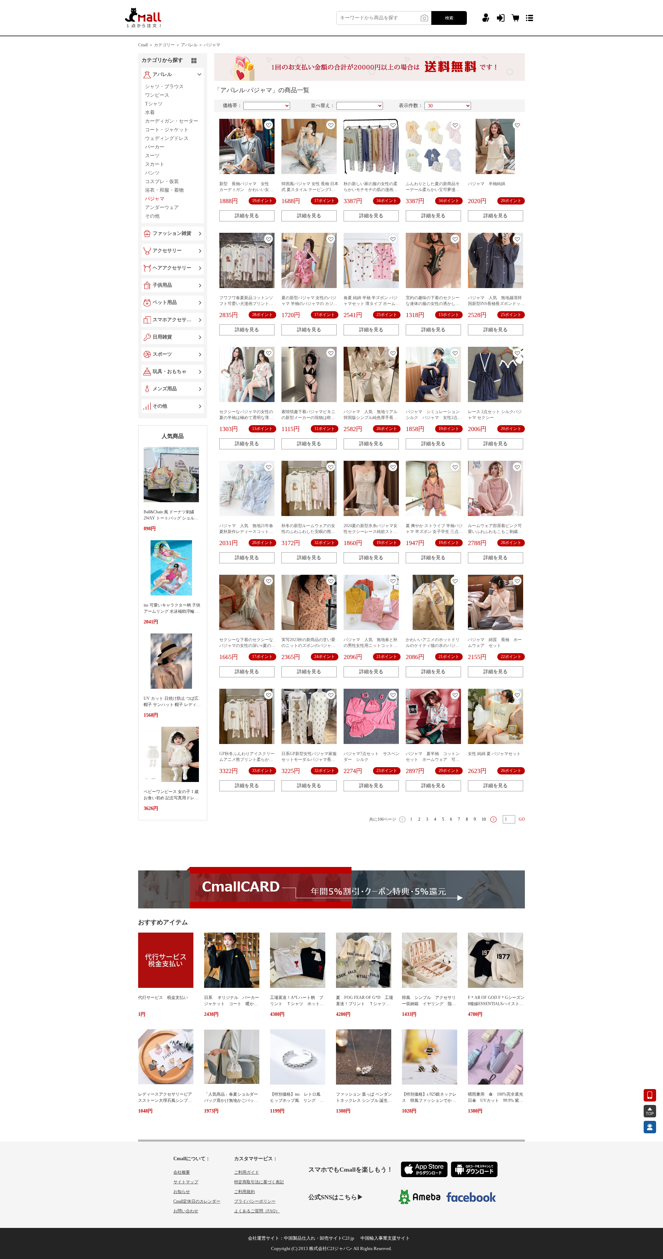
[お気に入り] (268, 125)
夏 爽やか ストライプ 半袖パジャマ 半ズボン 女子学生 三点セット (434, 531)
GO (522, 819)
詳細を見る (247, 215)
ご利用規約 (244, 1191)
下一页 (493, 819)
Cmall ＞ (145, 44)
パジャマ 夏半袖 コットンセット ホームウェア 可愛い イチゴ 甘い (433, 759)
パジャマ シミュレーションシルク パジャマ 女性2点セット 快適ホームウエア (434, 417)
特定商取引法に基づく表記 (259, 1182)
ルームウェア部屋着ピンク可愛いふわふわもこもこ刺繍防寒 (495, 531)
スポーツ (162, 354)
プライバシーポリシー (255, 1201)
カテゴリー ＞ (167, 44)
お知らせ (181, 1191)
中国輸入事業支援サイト (385, 1238)
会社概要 (181, 1172)
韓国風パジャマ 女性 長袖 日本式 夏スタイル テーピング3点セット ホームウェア (309, 189)
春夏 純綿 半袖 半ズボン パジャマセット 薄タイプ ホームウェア (372, 303)
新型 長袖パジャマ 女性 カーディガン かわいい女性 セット (248, 189)
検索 (449, 18)
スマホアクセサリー (173, 319)
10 (484, 819)
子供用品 (162, 285)
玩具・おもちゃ (169, 371)
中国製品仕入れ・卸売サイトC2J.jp (319, 1238)
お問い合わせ (185, 1211)
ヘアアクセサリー (172, 267)
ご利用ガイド (246, 1172)
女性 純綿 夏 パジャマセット (494, 753)
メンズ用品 (165, 388)
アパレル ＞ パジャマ (200, 44)
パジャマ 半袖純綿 (486, 183)
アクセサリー (167, 250)
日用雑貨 (162, 337)
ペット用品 (165, 302)
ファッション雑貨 (172, 233)
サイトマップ (185, 1182)
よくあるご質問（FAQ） (257, 1211)
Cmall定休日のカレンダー (196, 1201)
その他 (160, 406)
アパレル (162, 74)
